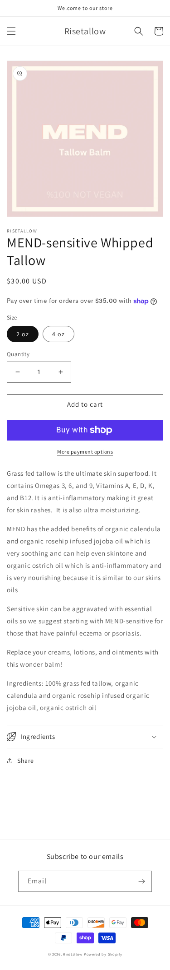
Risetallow (73, 953)
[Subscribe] (141, 881)
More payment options (85, 451)
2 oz (22, 334)
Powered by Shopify (103, 953)
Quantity (18, 354)
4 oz (58, 334)
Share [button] (25, 761)
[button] (11, 31)
